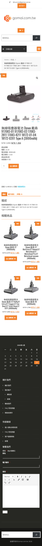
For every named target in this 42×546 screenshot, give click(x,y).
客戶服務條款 (9, 436)
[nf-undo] (5, 482)
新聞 (6, 441)
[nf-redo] (9, 482)
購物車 (9, 394)
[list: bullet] (9, 479)
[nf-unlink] (23, 479)
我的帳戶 (8, 390)
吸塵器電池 (21, 187)
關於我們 (8, 385)
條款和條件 (9, 413)
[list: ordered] (5, 479)
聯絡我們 (8, 404)
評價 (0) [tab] (19, 194)
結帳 (8, 399)
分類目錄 (9, 49)
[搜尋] (36, 37)
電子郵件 (6, 462)
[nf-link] (18, 479)
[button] (39, 49)
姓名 (4, 453)
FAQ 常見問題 (10, 408)
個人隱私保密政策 (11, 427)
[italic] (21, 476)
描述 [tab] (4, 194)
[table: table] (27, 479)
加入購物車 (13, 166)
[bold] (17, 476)
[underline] (25, 476)
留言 (5, 471)
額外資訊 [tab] (11, 194)
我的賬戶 (22, 6)
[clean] (29, 476)
